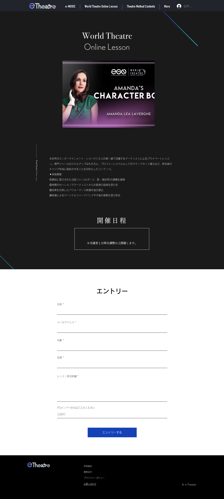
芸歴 (59, 357)
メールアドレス (65, 322)
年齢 (59, 340)
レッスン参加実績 (67, 376)
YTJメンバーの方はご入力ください (76, 408)
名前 (59, 304)
